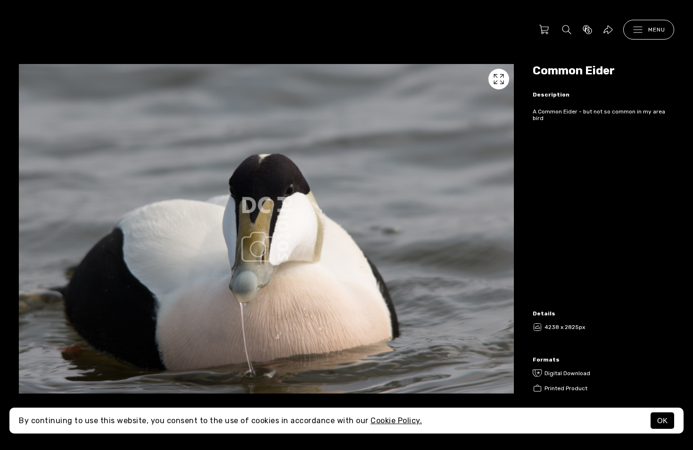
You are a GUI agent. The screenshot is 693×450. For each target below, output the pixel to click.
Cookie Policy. (396, 420)
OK (662, 421)
